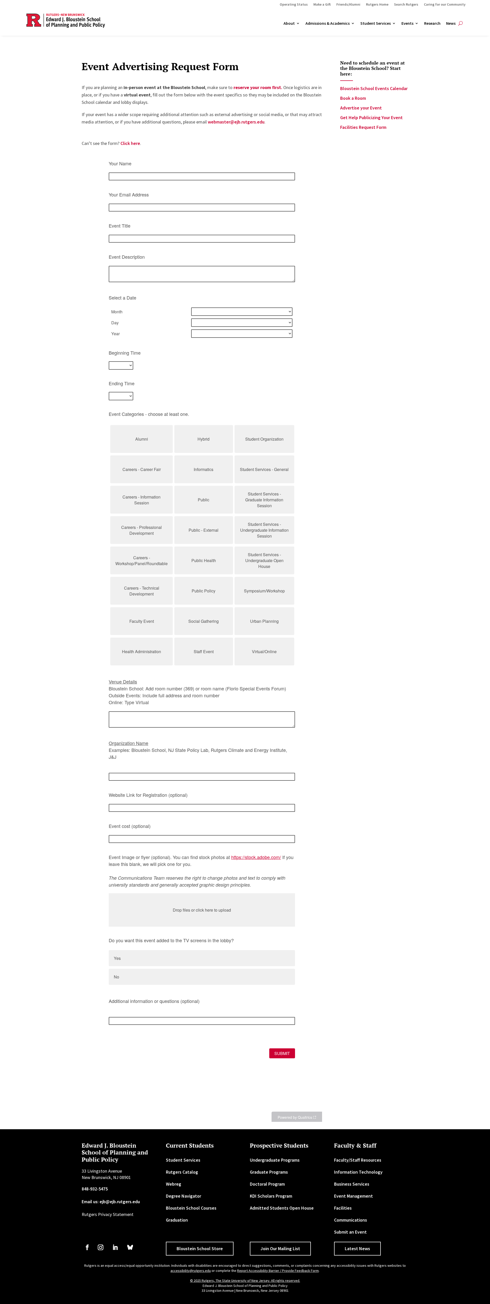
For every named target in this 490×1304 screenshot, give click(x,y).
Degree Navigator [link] (183, 1196)
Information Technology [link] (358, 1172)
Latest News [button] (357, 1248)
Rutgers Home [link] (377, 5)
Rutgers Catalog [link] (182, 1172)
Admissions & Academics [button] (327, 23)
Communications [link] (350, 1220)
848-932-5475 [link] (95, 1189)
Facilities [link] (343, 1208)
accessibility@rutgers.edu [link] (190, 1270)
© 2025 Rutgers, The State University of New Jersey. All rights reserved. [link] (245, 1280)
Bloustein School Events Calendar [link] (374, 88)
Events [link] (407, 23)
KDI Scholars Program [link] (271, 1196)
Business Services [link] (351, 1184)
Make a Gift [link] (322, 5)
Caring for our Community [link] (444, 5)
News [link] (451, 23)
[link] (258, 87)
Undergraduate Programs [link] (275, 1160)
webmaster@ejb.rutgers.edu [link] (236, 122)
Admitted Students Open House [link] (282, 1208)
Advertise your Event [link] (361, 108)
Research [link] (432, 23)
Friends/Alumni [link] (348, 5)
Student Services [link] (375, 23)
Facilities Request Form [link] (363, 127)
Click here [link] (130, 143)
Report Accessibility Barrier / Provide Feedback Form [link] (278, 1270)
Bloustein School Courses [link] (191, 1208)
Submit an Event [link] (350, 1232)
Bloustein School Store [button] (200, 1248)
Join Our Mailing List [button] (280, 1248)
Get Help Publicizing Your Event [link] (371, 117)
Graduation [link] (177, 1220)
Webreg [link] (173, 1184)
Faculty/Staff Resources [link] (357, 1160)
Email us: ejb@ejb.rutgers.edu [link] (111, 1201)
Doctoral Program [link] (267, 1184)
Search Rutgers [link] (406, 5)
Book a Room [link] (353, 98)
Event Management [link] (353, 1196)
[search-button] (460, 23)
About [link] (289, 23)
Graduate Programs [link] (269, 1172)
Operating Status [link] (294, 5)
